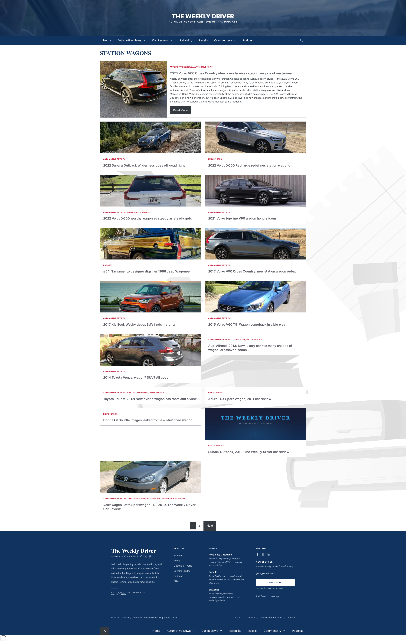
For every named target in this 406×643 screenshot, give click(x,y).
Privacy (291, 617)
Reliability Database (220, 554)
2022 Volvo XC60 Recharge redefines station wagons (249, 165)
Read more (180, 110)
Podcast (248, 40)
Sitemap (274, 596)
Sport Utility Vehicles (139, 212)
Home (107, 40)
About (238, 617)
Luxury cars (215, 159)
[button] (301, 40)
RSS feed (261, 596)
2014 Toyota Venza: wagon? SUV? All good (136, 377)
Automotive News (129, 40)
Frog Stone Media (168, 617)
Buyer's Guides (182, 570)
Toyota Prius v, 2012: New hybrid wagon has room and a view (150, 399)
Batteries (214, 589)
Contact (251, 617)
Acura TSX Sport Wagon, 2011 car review (239, 399)
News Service (157, 392)
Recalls (203, 40)
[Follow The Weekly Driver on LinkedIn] (268, 554)
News (177, 560)
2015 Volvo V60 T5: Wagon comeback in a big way (246, 324)
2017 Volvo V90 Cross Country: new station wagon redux (252, 271)
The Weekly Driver (203, 16)
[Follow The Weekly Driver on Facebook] (257, 554)
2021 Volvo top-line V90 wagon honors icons (242, 218)
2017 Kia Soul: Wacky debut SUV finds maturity (139, 324)
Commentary (223, 40)
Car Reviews (160, 40)
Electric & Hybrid (183, 565)
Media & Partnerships (271, 617)
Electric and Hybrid (137, 392)
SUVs (177, 581)
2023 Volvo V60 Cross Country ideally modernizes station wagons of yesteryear (231, 73)
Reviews (178, 555)
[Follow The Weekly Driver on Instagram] (263, 554)
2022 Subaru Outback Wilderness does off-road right (144, 165)
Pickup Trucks (254, 339)
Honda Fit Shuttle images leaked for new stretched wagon (147, 420)
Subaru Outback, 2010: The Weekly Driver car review (248, 452)
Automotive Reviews (181, 67)
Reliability (186, 40)
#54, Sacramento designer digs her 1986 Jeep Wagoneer (147, 271)
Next (210, 525)
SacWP (150, 617)
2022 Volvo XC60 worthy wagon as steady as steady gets (147, 218)
